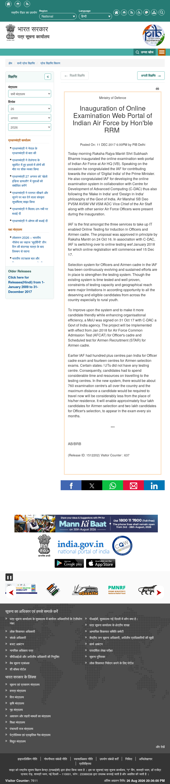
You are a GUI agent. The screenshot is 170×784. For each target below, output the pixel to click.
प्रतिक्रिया (85, 763)
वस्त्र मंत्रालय (18, 690)
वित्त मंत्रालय (17, 697)
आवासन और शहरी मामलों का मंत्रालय (30, 716)
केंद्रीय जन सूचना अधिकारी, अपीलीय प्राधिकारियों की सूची (121, 637)
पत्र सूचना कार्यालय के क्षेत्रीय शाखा (109, 625)
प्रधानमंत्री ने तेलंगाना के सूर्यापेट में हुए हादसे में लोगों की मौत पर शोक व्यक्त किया (28, 164)
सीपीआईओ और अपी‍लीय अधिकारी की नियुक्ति (34, 656)
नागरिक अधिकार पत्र (21, 650)
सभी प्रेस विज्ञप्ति (26, 63)
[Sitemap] (154, 11)
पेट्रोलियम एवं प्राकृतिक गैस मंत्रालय (30, 734)
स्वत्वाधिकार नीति (83, 759)
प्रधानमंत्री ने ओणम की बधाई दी (30, 220)
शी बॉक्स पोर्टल (18, 669)
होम (10, 63)
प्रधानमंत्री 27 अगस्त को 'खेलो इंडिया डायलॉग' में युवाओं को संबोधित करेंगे (29, 181)
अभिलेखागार (145, 759)
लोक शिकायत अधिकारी (22, 631)
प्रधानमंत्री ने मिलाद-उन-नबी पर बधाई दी (30, 211)
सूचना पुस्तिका (97, 656)
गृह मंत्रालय (16, 709)
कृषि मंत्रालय (17, 703)
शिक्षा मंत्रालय (17, 722)
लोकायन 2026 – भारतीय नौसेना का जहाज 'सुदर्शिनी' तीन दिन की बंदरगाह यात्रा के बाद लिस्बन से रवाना (29, 244)
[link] (86, 522)
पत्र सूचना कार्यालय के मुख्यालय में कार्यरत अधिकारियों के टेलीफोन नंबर (46, 621)
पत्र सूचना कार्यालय (33, 36)
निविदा (128, 759)
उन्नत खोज (146, 52)
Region (43, 10)
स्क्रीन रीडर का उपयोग (24, 12)
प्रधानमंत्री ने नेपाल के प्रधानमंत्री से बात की (24, 150)
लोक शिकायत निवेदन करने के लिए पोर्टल (111, 663)
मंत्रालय (12, 87)
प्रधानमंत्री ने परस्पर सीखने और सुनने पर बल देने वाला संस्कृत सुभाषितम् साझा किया (30, 197)
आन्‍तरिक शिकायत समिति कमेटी (106, 631)
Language (85, 10)
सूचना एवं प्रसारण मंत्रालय (25, 684)
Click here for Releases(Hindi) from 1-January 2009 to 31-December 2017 (26, 284)
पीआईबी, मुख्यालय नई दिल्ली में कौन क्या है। (113, 618)
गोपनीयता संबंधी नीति (55, 759)
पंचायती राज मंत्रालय (21, 728)
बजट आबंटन (17, 644)
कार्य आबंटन (96, 644)
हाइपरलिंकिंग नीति (27, 759)
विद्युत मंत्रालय (18, 741)
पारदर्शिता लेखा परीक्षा (101, 650)
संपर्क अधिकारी (18, 637)
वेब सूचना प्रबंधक (19, 663)
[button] (139, 11)
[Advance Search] (161, 11)
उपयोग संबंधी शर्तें (109, 759)
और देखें (160, 746)
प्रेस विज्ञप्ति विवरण (50, 63)
